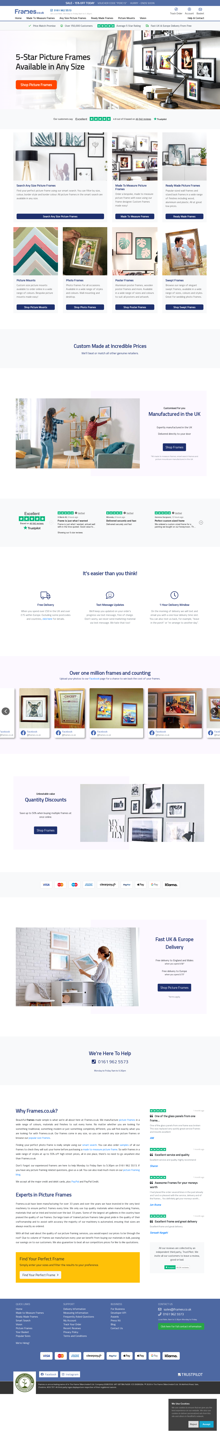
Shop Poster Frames (135, 307)
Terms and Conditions (75, 1336)
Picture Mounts (126, 18)
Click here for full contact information (181, 1326)
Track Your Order (72, 1324)
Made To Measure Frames (40, 18)
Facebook (94, 678)
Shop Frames (174, 447)
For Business (118, 1309)
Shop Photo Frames (85, 307)
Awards (115, 1317)
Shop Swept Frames (184, 307)
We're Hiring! (22, 1343)
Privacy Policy (70, 1332)
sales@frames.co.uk (177, 1309)
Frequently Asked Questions (78, 1317)
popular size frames (39, 1138)
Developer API (118, 1313)
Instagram (71, 1374)
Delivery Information (74, 1309)
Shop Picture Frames (36, 84)
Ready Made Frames (102, 18)
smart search (89, 1145)
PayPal (75, 1181)
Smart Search (23, 1320)
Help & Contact (196, 18)
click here (47, 619)
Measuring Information (75, 1313)
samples (124, 1145)
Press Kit (116, 1320)
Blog (113, 1324)
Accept (206, 1424)
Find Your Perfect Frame (39, 1274)
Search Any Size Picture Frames (60, 216)
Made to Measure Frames (30, 1313)
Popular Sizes (23, 1336)
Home (18, 18)
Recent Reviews (72, 1328)
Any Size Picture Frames (73, 18)
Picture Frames (24, 1328)
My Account (69, 1320)
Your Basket (22, 1332)
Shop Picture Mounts (35, 307)
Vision (143, 18)
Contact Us (117, 1328)
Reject (193, 1424)
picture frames (127, 1120)
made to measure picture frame (100, 1149)
